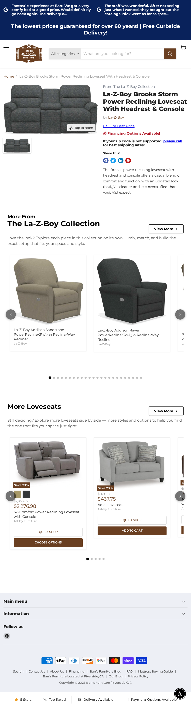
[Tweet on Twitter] (113, 160)
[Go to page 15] (105, 378)
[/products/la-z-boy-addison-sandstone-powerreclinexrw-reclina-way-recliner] (48, 291)
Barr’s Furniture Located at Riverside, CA (73, 676)
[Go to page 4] (62, 378)
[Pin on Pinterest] (128, 160)
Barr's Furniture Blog (105, 671)
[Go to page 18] (117, 378)
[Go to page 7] (74, 378)
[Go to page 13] (97, 378)
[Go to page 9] (82, 378)
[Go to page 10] (86, 378)
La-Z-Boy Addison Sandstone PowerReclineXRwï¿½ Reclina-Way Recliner (44, 334)
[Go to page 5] (66, 378)
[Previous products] (11, 314)
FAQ (129, 671)
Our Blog (116, 676)
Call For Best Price (119, 126)
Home (8, 76)
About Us (57, 671)
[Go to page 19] (121, 378)
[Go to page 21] (129, 378)
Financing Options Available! (133, 133)
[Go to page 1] (50, 377)
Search (18, 671)
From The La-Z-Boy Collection (129, 87)
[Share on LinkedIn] (120, 160)
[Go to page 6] (70, 378)
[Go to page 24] (141, 378)
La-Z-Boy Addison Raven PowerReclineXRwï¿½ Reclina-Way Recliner (128, 335)
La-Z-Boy (116, 117)
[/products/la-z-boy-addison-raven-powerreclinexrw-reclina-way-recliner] (132, 292)
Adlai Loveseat (110, 504)
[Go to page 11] (90, 378)
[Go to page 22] (133, 378)
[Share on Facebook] (106, 160)
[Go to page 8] (78, 378)
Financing (77, 671)
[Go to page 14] (101, 378)
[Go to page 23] (137, 378)
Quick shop (48, 532)
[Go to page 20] (125, 378)
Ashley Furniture (25, 521)
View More (163, 229)
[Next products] (180, 314)
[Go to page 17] (113, 378)
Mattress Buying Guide (155, 671)
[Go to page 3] (58, 378)
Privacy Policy (138, 676)
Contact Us (37, 671)
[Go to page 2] (54, 378)
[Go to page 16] (109, 378)
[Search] (170, 53)
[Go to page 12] (93, 378)
